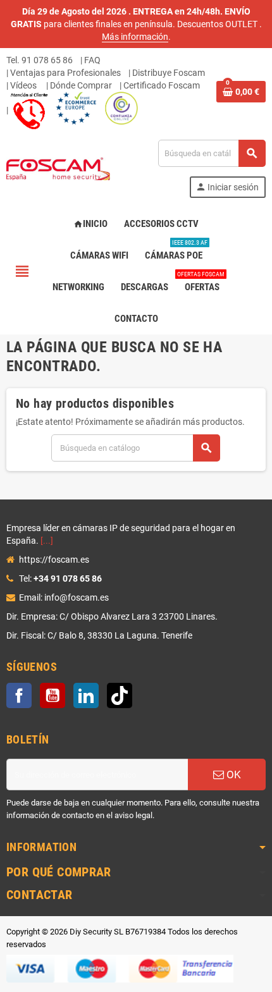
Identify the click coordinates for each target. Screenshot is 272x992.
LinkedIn (86, 695)
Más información (135, 37)
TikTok (119, 695)
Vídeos (23, 85)
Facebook (19, 695)
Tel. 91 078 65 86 (39, 60)
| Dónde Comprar (79, 85)
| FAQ (90, 60)
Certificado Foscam (161, 85)
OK (232, 774)
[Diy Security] (58, 168)
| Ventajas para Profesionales (63, 73)
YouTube (52, 695)
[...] (46, 541)
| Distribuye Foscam (166, 73)
